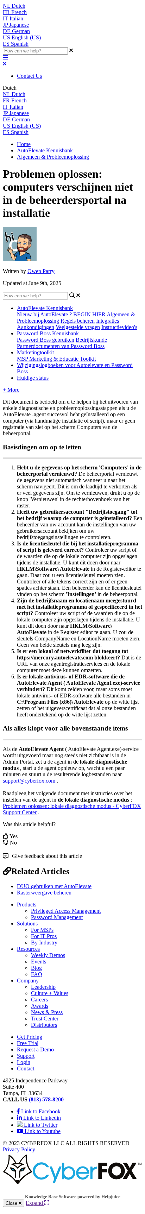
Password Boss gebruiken (45, 340)
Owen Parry (41, 271)
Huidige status (33, 378)
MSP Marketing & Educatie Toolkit (56, 359)
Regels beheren (78, 321)
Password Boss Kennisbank (48, 333)
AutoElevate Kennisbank (45, 150)
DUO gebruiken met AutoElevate (54, 886)
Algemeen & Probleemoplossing (53, 157)
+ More (11, 390)
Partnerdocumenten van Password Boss (61, 346)
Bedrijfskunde (91, 340)
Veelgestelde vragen (78, 327)
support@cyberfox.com (29, 781)
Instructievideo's (119, 327)
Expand (35, 1203)
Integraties (107, 321)
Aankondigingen (35, 327)
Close (12, 1203)
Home (24, 144)
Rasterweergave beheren (44, 893)
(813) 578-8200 (46, 1099)
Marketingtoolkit (35, 352)
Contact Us (29, 76)
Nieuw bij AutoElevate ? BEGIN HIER (61, 314)
